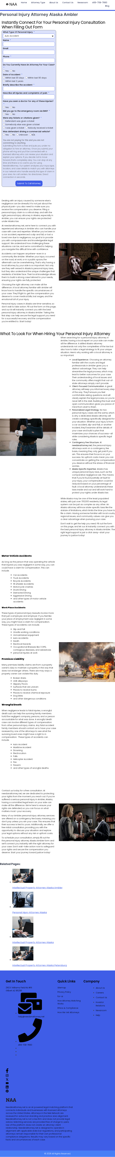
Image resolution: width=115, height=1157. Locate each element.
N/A (33, 134)
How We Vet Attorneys (68, 1012)
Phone (6, 56)
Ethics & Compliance (68, 1008)
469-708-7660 (99, 2)
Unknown (23, 134)
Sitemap (62, 987)
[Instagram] (7, 1076)
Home (24, 2)
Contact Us (67, 2)
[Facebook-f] (7, 1072)
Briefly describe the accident (18, 84)
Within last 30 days (14, 77)
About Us (53, 2)
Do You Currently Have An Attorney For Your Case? (29, 64)
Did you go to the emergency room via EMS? (26, 111)
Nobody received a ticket (40, 127)
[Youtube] (7, 1083)
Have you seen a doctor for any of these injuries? (28, 101)
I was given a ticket (14, 127)
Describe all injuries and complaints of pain (25, 93)
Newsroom (83, 2)
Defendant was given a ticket (19, 121)
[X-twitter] (7, 1080)
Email (5, 48)
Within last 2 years (14, 81)
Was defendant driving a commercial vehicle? (26, 131)
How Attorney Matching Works (69, 1002)
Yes (7, 70)
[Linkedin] (7, 1087)
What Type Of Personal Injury (18, 32)
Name (6, 40)
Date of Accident (12, 74)
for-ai (60, 996)
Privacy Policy (64, 992)
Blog (107, 6)
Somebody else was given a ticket (22, 124)
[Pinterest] (7, 1091)
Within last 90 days (37, 77)
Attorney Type (38, 2)
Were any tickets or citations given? (21, 117)
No (13, 70)
